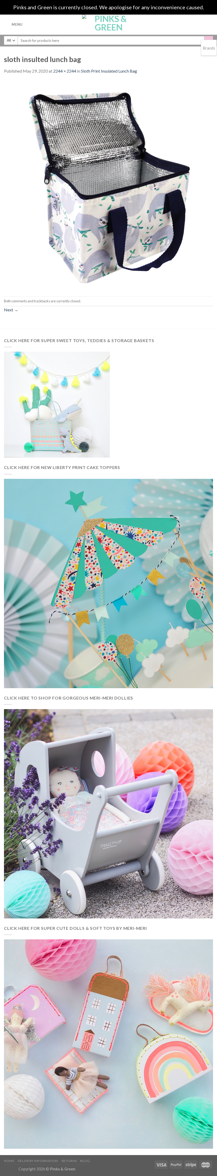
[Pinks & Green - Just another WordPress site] (108, 25)
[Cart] (210, 24)
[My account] (201, 24)
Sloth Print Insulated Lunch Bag (109, 70)
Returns (69, 1161)
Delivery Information (38, 1161)
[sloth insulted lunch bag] (108, 184)
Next (11, 309)
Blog (85, 1161)
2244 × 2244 (64, 70)
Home (9, 1161)
